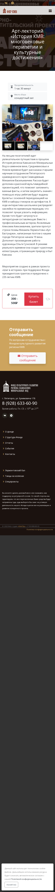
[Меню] (50, 11)
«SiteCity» (22, 526)
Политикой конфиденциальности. (26, 879)
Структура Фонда (13, 437)
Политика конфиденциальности (40, 529)
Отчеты (9, 443)
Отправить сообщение (28, 358)
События (9, 448)
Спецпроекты (11, 482)
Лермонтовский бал (15, 470)
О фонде (9, 432)
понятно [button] (11, 884)
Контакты (10, 454)
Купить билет (33, 299)
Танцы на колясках (14, 476)
